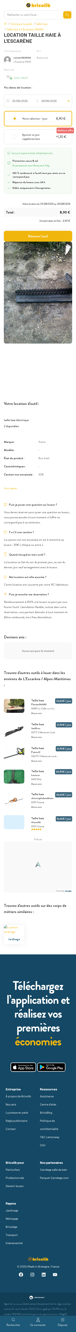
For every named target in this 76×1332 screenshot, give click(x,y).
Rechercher (13, 1325)
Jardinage (12, 1210)
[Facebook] (21, 1275)
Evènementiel (14, 1243)
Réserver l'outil (38, 236)
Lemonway (17, 1303)
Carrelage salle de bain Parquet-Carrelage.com (54, 1173)
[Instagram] (32, 1275)
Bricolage (11, 1226)
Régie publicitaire (16, 1120)
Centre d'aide (48, 1104)
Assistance (47, 1096)
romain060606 (22, 58)
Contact (11, 1129)
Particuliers (13, 1169)
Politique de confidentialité (49, 1125)
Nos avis (11, 1104)
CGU (42, 1145)
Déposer (63, 1325)
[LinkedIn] (43, 1275)
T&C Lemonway (49, 1137)
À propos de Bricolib (18, 1096)
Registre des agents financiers (45, 1314)
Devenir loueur (15, 1186)
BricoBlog (46, 1112)
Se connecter (38, 1325)
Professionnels (15, 1177)
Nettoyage (12, 1218)
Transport (12, 1235)
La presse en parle (17, 1112)
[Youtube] (55, 1275)
